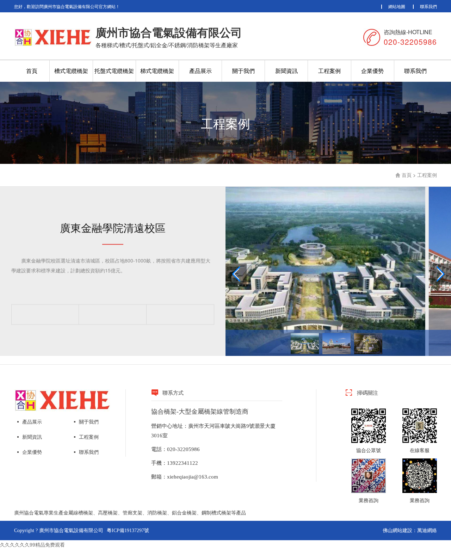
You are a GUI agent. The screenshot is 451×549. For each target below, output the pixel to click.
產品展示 (200, 71)
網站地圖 (396, 6)
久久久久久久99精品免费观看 (32, 544)
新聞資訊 (286, 71)
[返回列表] (112, 314)
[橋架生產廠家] (62, 399)
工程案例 (329, 71)
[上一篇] (45, 314)
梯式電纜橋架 (157, 71)
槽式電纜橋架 (71, 71)
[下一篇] (180, 314)
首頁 (31, 71)
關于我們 (243, 71)
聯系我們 (428, 6)
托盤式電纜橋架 (114, 71)
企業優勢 (372, 71)
